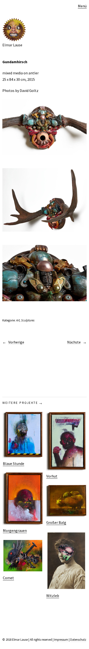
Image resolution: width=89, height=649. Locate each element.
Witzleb (52, 595)
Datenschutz (78, 640)
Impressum (61, 640)
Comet (8, 577)
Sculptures (27, 320)
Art (18, 320)
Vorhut (51, 476)
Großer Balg (56, 522)
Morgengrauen (15, 530)
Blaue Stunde (13, 463)
